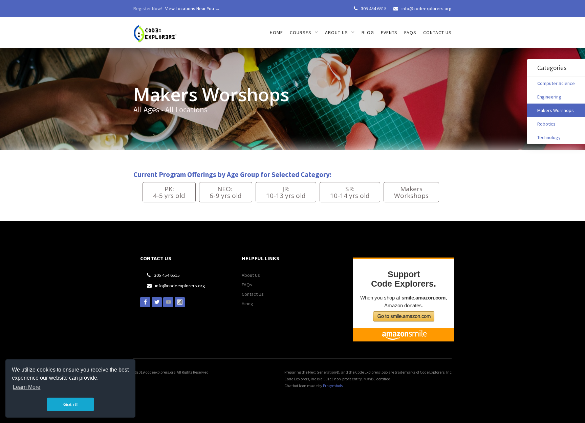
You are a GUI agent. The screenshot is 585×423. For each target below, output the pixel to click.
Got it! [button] (70, 404)
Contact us (437, 32)
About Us (251, 275)
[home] (155, 30)
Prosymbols (333, 385)
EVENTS (389, 32)
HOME (276, 32)
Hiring (247, 303)
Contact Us (253, 294)
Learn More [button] (26, 387)
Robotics (546, 124)
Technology (549, 137)
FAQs (410, 32)
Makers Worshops (555, 110)
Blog (368, 32)
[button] (304, 32)
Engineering (549, 97)
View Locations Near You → (192, 8)
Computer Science (556, 83)
